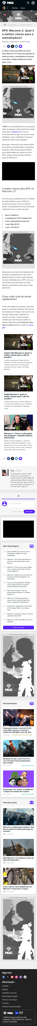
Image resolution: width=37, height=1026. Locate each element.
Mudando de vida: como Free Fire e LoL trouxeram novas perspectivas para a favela (17, 761)
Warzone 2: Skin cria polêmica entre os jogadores (20, 620)
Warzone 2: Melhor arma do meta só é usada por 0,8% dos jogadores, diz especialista (19, 577)
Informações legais (10, 996)
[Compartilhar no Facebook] (8, 46)
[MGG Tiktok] (25, 977)
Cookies (5, 1003)
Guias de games (12, 25)
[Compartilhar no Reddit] (16, 46)
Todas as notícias (18, 627)
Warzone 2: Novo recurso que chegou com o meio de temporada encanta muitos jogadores (19, 569)
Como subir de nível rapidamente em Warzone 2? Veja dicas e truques (17, 888)
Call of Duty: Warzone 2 (25, 25)
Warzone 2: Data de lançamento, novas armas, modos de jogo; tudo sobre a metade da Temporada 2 (18, 600)
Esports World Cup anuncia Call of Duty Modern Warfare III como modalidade (18, 553)
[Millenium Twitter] (7, 977)
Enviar (30, 511)
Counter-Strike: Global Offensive (23, 735)
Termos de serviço (9, 1000)
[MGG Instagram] (16, 977)
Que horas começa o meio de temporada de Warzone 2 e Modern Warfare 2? (18, 592)
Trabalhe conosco (9, 993)
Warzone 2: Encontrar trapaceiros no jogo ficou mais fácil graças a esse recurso (19, 561)
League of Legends (27, 765)
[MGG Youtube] (12, 977)
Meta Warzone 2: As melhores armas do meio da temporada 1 (18, 859)
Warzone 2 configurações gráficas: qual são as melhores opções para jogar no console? (18, 829)
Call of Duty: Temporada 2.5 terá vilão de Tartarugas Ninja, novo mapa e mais (19, 608)
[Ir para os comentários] (20, 46)
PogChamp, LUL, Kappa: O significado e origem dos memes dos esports (18, 790)
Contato (5, 986)
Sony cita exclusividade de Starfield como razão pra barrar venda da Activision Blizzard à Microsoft (18, 584)
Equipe (5, 989)
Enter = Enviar (17, 511)
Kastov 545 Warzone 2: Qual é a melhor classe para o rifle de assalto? (18, 355)
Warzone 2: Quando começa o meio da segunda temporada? (20, 615)
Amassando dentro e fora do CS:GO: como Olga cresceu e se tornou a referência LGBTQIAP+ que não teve (17, 730)
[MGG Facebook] (3, 977)
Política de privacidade (11, 1007)
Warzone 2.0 (17, 132)
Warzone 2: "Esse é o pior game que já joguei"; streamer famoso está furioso (18, 435)
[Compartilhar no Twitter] (12, 46)
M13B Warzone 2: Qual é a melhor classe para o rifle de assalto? (16, 396)
